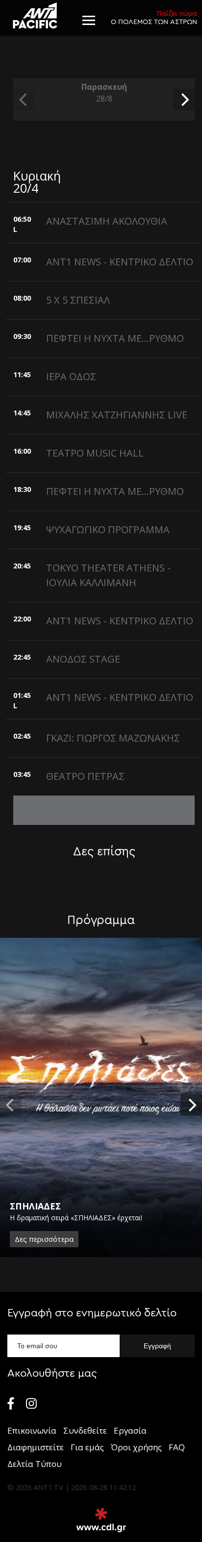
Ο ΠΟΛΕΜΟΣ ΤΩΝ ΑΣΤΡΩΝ (154, 18)
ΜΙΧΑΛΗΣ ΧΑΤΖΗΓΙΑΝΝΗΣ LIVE (116, 414)
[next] (184, 99)
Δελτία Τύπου (34, 1463)
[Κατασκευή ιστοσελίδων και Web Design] (101, 1520)
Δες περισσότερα (44, 1239)
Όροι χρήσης (136, 1447)
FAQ (177, 1447)
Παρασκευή (104, 92)
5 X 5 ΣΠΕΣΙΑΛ (78, 300)
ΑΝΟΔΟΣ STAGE (83, 659)
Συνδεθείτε (85, 1430)
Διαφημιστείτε (35, 1447)
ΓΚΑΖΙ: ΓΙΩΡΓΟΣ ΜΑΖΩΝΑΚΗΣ (113, 738)
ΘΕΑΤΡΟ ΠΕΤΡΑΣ (85, 776)
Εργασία (130, 1430)
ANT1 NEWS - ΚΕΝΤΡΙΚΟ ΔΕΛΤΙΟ (119, 261)
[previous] (24, 99)
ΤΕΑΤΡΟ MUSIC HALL (95, 453)
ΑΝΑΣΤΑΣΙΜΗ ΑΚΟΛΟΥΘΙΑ (106, 221)
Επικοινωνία (31, 1430)
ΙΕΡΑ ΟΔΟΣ (71, 376)
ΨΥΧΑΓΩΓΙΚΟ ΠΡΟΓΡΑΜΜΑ (108, 529)
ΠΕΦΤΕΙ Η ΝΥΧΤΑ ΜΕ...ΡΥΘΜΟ (115, 338)
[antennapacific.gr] (35, 15)
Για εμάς (87, 1447)
